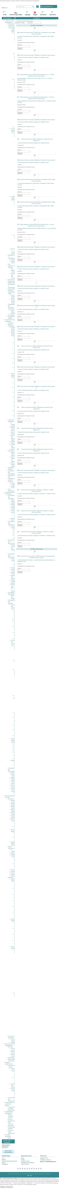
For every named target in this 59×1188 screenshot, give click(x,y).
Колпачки (13, 873)
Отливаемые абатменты (14, 816)
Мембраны (14, 1042)
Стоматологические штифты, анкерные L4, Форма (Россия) (33, 288)
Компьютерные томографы (12, 1060)
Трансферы (14, 856)
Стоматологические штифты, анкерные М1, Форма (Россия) (33, 143)
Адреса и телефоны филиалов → (48, 1161)
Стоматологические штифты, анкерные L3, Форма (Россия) (33, 390)
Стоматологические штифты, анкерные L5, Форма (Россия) (33, 329)
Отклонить (9, 1187)
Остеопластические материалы (13, 1036)
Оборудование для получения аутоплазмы (12, 307)
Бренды (27, 14)
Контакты (53, 14)
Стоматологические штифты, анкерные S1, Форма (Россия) (33, 162)
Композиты (11, 450)
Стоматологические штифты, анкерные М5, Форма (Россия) (33, 453)
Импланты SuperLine (14, 879)
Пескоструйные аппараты (12, 289)
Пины (12, 520)
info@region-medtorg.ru (45, 1159)
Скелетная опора (14, 559)
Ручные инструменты (14, 526)
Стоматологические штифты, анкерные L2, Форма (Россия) (33, 309)
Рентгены (10, 1047)
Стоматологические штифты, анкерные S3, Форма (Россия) (33, 369)
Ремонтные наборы (14, 500)
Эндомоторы (11, 281)
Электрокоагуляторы (13, 24)
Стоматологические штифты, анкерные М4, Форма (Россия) (33, 349)
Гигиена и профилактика (8, 1063)
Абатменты (11, 799)
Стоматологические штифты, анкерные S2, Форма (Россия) (33, 57)
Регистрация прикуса (14, 432)
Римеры (13, 518)
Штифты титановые (14, 483)
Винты (12, 869)
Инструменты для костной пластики (14, 642)
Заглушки (13, 874)
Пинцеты (13, 760)
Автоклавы (11, 1125)
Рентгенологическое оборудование (10, 1044)
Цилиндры (13, 871)
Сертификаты (5, 1164)
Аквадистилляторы (13, 1121)
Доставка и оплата (25, 1161)
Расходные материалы (8, 1135)
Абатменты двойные (14, 804)
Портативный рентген (14, 1055)
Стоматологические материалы (10, 320)
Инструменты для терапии (11, 593)
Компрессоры (11, 1110)
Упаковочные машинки (11, 1127)
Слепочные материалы (11, 420)
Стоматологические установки (13, 1107)
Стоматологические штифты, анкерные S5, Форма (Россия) (33, 122)
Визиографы (11, 1057)
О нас (3, 1158)
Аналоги (13, 853)
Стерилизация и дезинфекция (9, 1112)
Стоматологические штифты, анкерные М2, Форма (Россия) (33, 411)
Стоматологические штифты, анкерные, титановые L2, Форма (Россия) (36, 514)
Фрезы (12, 772)
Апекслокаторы (12, 279)
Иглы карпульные (11, 489)
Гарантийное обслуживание (8, 1151)
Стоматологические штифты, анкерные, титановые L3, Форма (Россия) (36, 535)
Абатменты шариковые (14, 810)
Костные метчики (13, 785)
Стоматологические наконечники (13, 26)
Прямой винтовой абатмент (13, 843)
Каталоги (43, 14)
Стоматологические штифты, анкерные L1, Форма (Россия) (33, 269)
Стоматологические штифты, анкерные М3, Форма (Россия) (33, 432)
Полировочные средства (12, 479)
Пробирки (13, 313)
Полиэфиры (14, 426)
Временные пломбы (11, 468)
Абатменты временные (14, 830)
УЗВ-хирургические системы (12, 266)
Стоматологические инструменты (10, 493)
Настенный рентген (14, 1049)
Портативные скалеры (14, 1069)
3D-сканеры (11, 315)
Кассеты (10, 1119)
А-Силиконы (13, 423)
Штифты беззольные (14, 486)
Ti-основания (14, 850)
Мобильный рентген (14, 1052)
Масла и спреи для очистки (10, 1116)
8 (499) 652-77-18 (44, 1158)
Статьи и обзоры (25, 1164)
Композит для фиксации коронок (13, 438)
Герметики (11, 323)
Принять (3, 1187)
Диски (9, 1138)
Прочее (13, 583)
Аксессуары (14, 449)
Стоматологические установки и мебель (10, 1104)
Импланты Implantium (14, 919)
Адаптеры (13, 777)
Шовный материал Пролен (13, 329)
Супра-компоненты (11, 847)
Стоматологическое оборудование (10, 21)
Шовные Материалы (11, 325)
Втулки (13, 876)
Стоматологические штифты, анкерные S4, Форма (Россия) (33, 472)
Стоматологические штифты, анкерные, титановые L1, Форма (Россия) (36, 493)
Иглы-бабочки (13, 311)
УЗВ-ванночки (10, 1123)
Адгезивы (13, 443)
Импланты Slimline (14, 947)
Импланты (10, 877)
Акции (35, 14)
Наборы (13, 568)
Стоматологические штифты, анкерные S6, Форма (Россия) (33, 249)
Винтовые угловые (13, 801)
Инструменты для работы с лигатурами (14, 588)
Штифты (10, 481)
